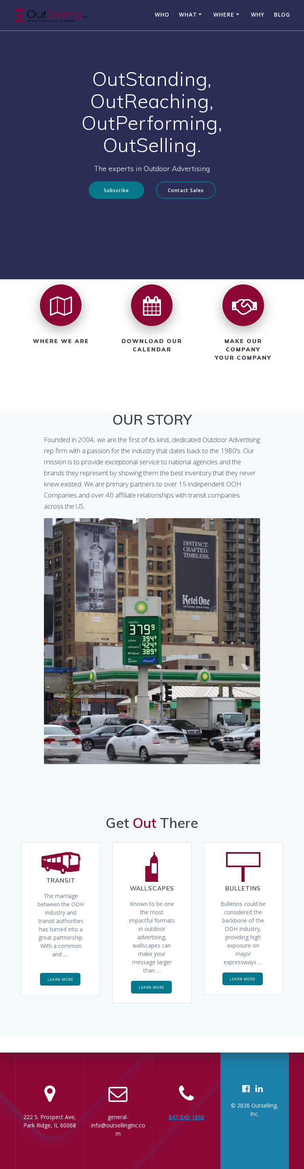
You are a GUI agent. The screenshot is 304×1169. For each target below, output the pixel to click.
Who (162, 14)
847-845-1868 (186, 1117)
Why (257, 14)
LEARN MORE (60, 979)
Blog (282, 14)
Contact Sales (186, 190)
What (188, 14)
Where (223, 14)
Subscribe (116, 190)
